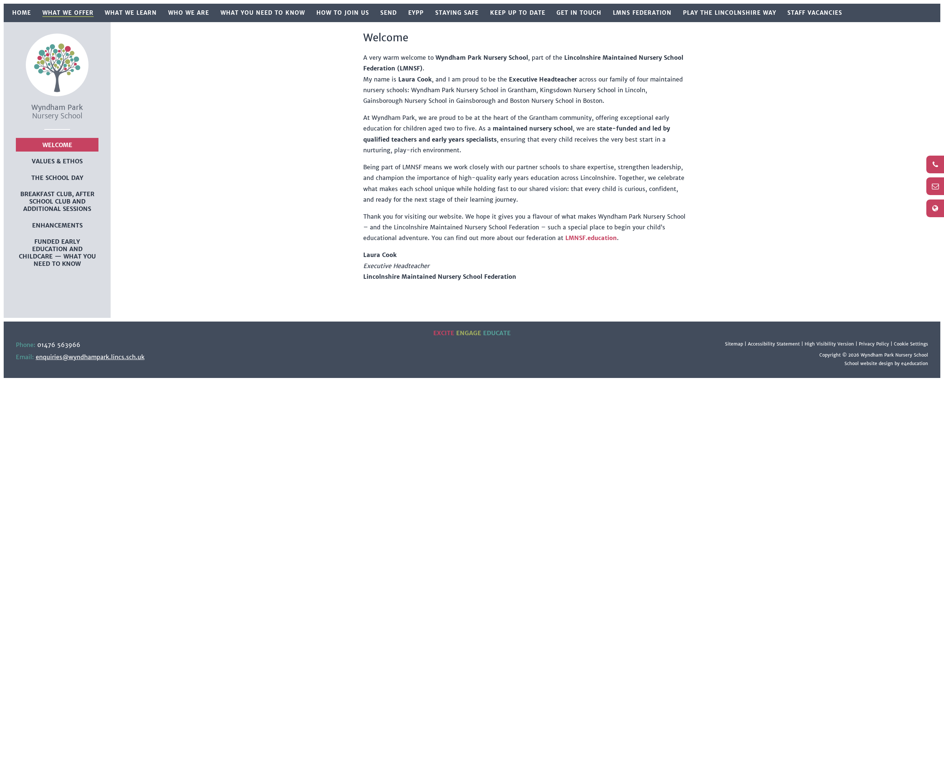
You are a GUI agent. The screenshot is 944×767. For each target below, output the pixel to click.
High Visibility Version (829, 344)
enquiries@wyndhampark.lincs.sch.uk (90, 357)
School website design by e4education (886, 363)
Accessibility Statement (774, 344)
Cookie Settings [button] (911, 344)
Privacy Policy (874, 344)
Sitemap (734, 344)
